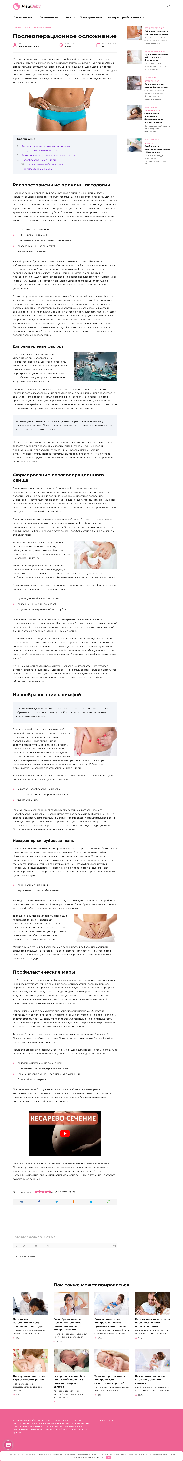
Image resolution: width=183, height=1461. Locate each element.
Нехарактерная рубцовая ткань (45, 164)
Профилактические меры (37, 169)
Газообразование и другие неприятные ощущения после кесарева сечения (68, 1324)
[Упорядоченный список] (28, 1246)
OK (108, 1457)
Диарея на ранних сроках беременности (156, 85)
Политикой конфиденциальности (88, 1457)
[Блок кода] (40, 1246)
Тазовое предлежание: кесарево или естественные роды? (110, 1380)
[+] (47, 1246)
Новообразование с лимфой (39, 160)
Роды (68, 17)
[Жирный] (16, 1246)
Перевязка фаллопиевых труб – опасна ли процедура (28, 1322)
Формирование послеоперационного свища (48, 155)
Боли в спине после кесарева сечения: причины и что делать (110, 1322)
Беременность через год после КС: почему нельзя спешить (152, 1322)
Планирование (23, 17)
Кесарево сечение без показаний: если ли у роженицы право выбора (69, 1381)
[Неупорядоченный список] (32, 1246)
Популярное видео (91, 17)
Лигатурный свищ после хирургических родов (30, 1378)
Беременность (49, 17)
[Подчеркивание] (24, 1246)
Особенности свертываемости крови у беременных (157, 149)
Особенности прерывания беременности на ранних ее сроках (154, 117)
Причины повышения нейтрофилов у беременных (156, 57)
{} (44, 1246)
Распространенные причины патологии (46, 146)
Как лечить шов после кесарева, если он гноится (150, 1380)
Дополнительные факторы (42, 150)
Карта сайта (106, 1420)
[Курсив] (20, 1246)
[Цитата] (36, 1246)
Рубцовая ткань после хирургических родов (156, 32)
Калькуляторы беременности (126, 17)
